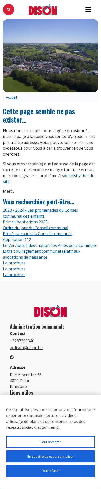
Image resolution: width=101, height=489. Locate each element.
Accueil (11, 97)
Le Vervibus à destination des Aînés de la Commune (50, 245)
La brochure (14, 263)
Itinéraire (18, 386)
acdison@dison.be (26, 347)
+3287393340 (22, 340)
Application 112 (17, 239)
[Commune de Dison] (43, 9)
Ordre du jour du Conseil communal (35, 227)
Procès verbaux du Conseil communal (37, 233)
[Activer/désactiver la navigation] (88, 9)
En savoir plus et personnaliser (50, 456)
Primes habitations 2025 (25, 222)
